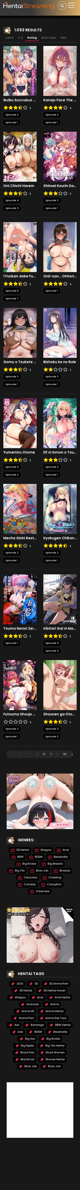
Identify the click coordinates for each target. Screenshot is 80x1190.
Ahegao (45, 850)
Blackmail (27, 1059)
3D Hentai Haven (54, 990)
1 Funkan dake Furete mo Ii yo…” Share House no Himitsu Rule (20, 276)
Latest (10, 38)
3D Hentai (22, 850)
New (63, 38)
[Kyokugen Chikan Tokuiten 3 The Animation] (60, 509)
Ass (16, 1025)
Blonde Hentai (55, 1059)
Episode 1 (12, 122)
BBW (20, 857)
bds (20, 1032)
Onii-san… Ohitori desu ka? (60, 276)
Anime (54, 1004)
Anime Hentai (54, 1011)
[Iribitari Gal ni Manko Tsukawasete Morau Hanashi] (60, 599)
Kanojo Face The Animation (60, 100)
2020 (19, 983)
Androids (32, 1004)
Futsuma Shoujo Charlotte (20, 714)
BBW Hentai (62, 1025)
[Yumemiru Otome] (20, 423)
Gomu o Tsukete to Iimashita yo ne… (20, 362)
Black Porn (27, 1052)
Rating (32, 38)
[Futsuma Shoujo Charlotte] (20, 685)
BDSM (38, 857)
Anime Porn (26, 1018)
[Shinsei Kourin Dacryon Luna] (60, 156)
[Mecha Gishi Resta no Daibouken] (20, 509)
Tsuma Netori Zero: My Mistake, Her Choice (20, 629)
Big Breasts (55, 864)
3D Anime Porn (58, 983)
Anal (65, 850)
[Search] (62, 5)
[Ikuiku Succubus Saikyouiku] (20, 71)
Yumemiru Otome (19, 452)
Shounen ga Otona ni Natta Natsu (60, 714)
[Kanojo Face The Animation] (60, 71)
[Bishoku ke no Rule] (60, 332)
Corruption (54, 884)
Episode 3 (12, 208)
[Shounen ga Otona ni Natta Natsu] (60, 685)
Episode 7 (12, 298)
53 (64, 754)
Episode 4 (12, 200)
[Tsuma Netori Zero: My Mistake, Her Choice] (20, 599)
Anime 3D (27, 1011)
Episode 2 (12, 114)
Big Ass (29, 1039)
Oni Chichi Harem (18, 186)
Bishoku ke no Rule (59, 362)
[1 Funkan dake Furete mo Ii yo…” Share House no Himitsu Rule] (20, 247)
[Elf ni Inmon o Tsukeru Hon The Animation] (60, 423)
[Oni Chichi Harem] (20, 156)
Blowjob (64, 870)
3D (36, 983)
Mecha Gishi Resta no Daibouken (20, 538)
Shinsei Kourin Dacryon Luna (60, 186)
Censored (30, 877)
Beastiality (60, 857)
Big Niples (27, 1045)
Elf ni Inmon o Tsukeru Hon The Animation (60, 452)
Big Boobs (29, 864)
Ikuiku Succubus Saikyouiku (20, 100)
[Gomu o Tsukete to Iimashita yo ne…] (20, 332)
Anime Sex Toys (55, 1018)
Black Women (55, 1052)
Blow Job (41, 870)
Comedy (29, 884)
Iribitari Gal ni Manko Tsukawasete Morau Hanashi (60, 629)
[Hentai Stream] (29, 5)
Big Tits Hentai (54, 1045)
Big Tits (19, 870)
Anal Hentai (62, 997)
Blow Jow (54, 1066)
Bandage (37, 1025)
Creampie (42, 891)
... (21, 754)
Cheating (54, 877)
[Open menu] (71, 5)
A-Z (20, 38)
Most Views (48, 38)
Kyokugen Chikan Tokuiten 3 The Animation (60, 538)
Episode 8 (12, 291)
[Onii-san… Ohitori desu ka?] (60, 247)
